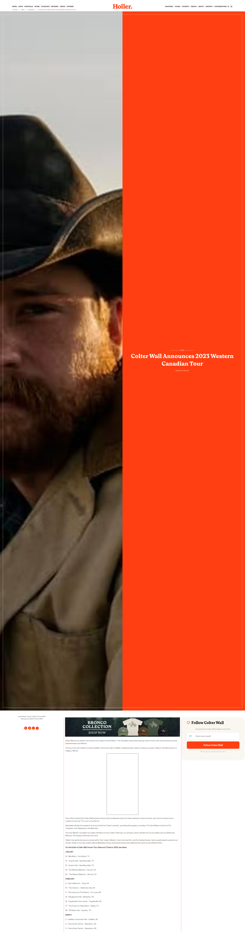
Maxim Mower (183, 370)
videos (193, 6)
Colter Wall (69, 740)
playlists (45, 6)
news (14, 6)
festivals (28, 6)
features (169, 6)
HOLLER (15, 9)
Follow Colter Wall (213, 745)
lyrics (62, 6)
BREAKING (31, 9)
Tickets (185, 6)
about (201, 6)
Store (37, 6)
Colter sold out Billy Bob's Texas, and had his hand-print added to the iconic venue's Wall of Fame (124, 842)
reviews (54, 6)
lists (20, 6)
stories (70, 6)
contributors (220, 6)
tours (177, 6)
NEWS (23, 9)
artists (209, 6)
